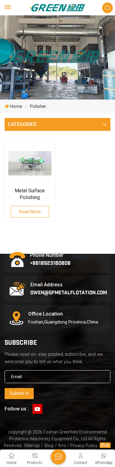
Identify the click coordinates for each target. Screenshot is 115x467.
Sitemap (32, 445)
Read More (30, 211)
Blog (48, 445)
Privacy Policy (84, 445)
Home (16, 106)
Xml (62, 445)
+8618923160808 (50, 263)
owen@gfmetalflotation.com (68, 292)
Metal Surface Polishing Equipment (30, 194)
